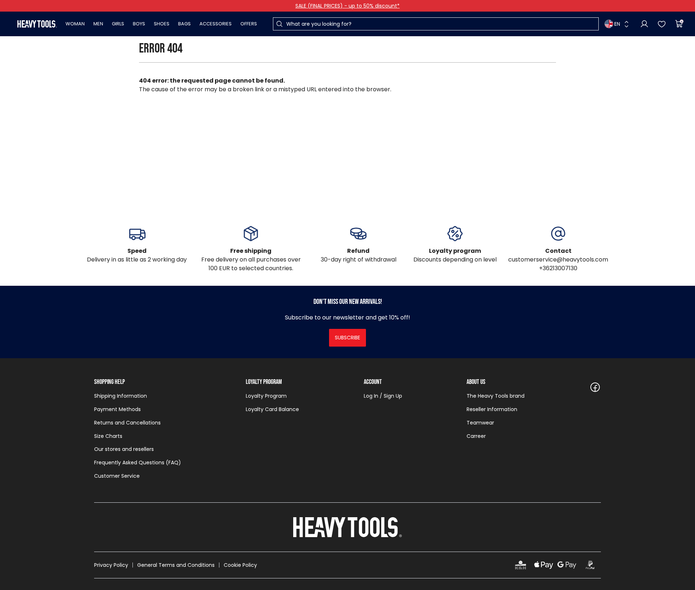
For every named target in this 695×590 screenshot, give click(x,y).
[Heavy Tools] (37, 24)
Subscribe (347, 337)
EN (617, 24)
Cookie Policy (240, 565)
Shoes (161, 23)
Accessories (215, 23)
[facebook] (595, 387)
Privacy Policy (111, 565)
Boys (139, 23)
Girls (118, 23)
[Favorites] (661, 24)
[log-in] (644, 24)
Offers (248, 23)
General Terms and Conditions (176, 565)
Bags (184, 23)
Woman (75, 23)
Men (98, 23)
